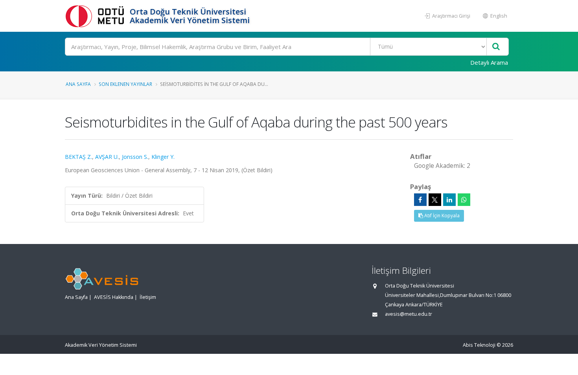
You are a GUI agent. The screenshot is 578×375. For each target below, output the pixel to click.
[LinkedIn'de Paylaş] (449, 199)
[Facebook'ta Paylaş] (420, 199)
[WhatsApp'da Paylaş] (464, 199)
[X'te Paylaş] (435, 199)
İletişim (148, 297)
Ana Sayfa (78, 84)
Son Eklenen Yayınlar (125, 84)
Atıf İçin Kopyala (441, 215)
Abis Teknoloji (479, 345)
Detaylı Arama (489, 62)
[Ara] (496, 47)
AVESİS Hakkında (113, 297)
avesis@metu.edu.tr (408, 314)
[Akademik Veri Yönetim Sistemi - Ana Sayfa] (96, 16)
